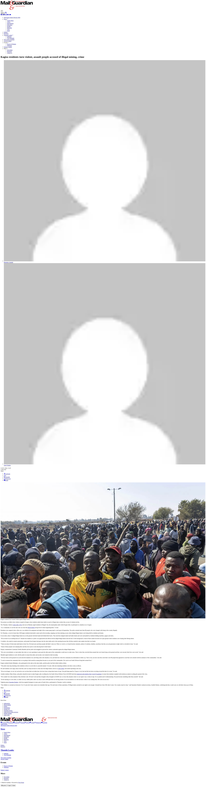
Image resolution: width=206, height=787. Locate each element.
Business (3, 746)
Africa (5, 734)
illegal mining (31, 627)
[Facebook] (1, 15)
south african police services (11, 712)
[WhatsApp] (9, 15)
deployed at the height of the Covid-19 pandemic (89, 674)
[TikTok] (6, 15)
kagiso (5, 706)
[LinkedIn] (4, 15)
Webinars (6, 767)
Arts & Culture (4, 759)
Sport (5, 742)
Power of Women (8, 766)
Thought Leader (7, 750)
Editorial (6, 753)
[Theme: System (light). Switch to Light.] (3, 13)
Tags (2, 724)
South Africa (7, 732)
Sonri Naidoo (7, 465)
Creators (5, 724)
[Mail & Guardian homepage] (103, 5)
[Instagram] (2, 15)
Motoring (6, 739)
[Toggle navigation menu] (2, 11)
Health (5, 738)
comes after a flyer (17, 625)
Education (6, 736)
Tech (5, 741)
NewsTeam (21, 782)
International (7, 735)
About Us (6, 779)
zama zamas (61, 668)
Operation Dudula (13, 682)
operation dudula (8, 710)
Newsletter (6, 777)
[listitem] (4, 722)
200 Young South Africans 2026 (9, 725)
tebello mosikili (8, 713)
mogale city (7, 709)
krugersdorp (7, 707)
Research (6, 778)
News (3, 729)
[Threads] (5, 15)
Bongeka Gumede (8, 262)
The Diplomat (7, 755)
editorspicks (7, 703)
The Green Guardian (6, 757)
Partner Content (5, 770)
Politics (2, 745)
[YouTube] (10, 15)
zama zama (6, 715)
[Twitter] (7, 15)
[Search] (6, 13)
